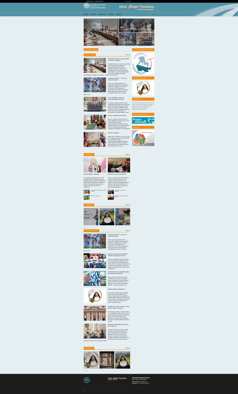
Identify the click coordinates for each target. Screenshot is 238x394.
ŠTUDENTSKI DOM (98, 1)
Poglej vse (128, 54)
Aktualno (87, 38)
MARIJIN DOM (89, 1)
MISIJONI (122, 27)
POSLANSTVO (102, 14)
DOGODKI (139, 39)
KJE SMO (93, 14)
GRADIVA (119, 14)
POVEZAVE (111, 14)
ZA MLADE (122, 39)
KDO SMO (86, 14)
